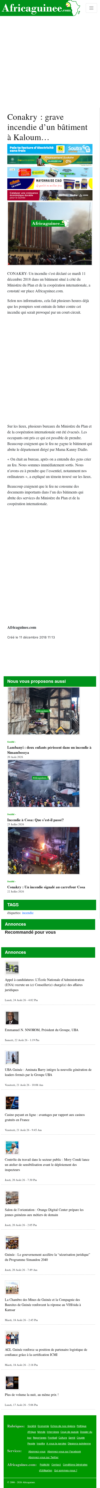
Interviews (53, 1431)
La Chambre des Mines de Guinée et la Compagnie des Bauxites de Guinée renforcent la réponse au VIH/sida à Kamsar (43, 1304)
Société (31, 1425)
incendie (27, 912)
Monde (41, 1431)
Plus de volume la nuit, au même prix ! (32, 1394)
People (31, 1443)
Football (52, 1437)
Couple (81, 1437)
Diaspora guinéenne (79, 1443)
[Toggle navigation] (91, 8)
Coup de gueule (69, 1431)
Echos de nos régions (62, 1425)
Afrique (31, 1431)
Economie (43, 1425)
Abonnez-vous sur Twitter (43, 1457)
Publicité (45, 1464)
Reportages (39, 1437)
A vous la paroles (56, 1443)
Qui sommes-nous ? (65, 1470)
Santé (71, 1437)
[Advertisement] (50, 54)
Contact (56, 1464)
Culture (62, 1437)
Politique (81, 1425)
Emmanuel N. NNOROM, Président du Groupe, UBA (41, 1029)
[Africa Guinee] (40, 8)
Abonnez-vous (36, 1451)
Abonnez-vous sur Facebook (64, 1451)
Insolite (41, 1443)
